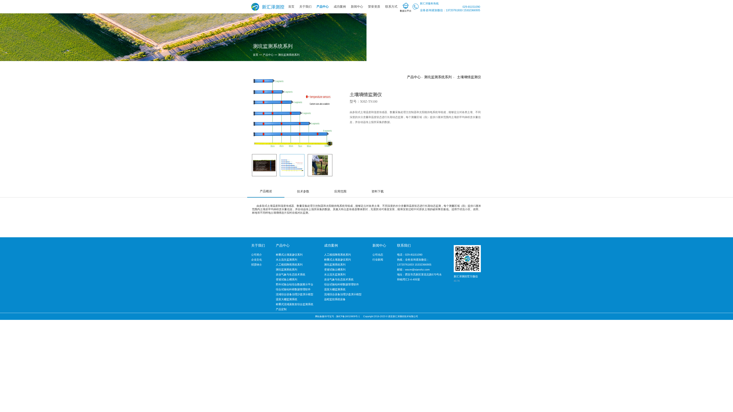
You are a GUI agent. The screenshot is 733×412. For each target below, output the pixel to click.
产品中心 (322, 6)
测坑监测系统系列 (288, 54)
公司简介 (256, 254)
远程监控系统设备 (335, 299)
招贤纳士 (256, 264)
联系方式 (391, 6)
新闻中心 (357, 6)
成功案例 (340, 6)
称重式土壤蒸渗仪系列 (289, 254)
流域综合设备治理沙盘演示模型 (294, 294)
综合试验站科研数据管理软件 (293, 289)
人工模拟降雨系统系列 (289, 264)
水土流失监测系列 (286, 259)
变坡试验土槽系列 (286, 279)
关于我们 (305, 6)
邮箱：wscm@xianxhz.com (413, 269)
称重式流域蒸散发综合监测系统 (294, 304)
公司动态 (377, 254)
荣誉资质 (374, 6)
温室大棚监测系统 (286, 299)
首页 (291, 6)
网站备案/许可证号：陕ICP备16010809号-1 (337, 316)
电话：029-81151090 (409, 254)
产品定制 (281, 309)
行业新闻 (377, 259)
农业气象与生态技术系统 (290, 274)
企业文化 (256, 259)
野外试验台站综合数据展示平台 (294, 284)
